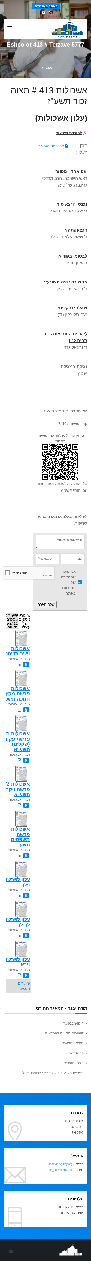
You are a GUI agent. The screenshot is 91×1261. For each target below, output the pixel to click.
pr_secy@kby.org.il (61, 1170)
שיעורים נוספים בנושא (12, 620)
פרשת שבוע (75, 1053)
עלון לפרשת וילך (17, 882)
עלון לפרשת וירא (17, 962)
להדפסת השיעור (51, 146)
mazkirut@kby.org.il (62, 1164)
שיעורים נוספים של (24, 620)
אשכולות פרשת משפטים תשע (20, 836)
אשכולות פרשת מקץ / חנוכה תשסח (15, 694)
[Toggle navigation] (9, 25)
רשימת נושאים (73, 1043)
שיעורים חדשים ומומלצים (64, 1033)
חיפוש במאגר (73, 1023)
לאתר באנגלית (46, 6)
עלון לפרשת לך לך (17, 922)
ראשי (48, 68)
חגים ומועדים (74, 1063)
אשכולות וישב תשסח (17, 651)
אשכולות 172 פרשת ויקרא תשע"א (15, 789)
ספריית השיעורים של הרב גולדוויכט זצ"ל (53, 1073)
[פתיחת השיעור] (19, 664)
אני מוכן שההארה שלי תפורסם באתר (68, 582)
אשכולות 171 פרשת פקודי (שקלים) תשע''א (15, 741)
